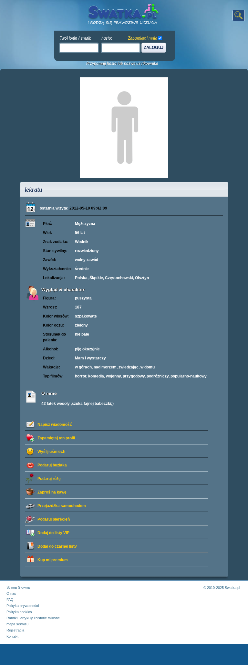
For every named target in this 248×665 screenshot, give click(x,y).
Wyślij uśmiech (51, 451)
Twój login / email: (75, 38)
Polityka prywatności (22, 606)
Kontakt (12, 636)
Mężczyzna (85, 223)
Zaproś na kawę (52, 492)
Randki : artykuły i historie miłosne (33, 618)
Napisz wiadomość (54, 424)
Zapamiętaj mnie (142, 38)
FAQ (10, 599)
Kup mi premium (52, 560)
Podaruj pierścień (53, 519)
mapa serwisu (17, 624)
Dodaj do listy (53, 533)
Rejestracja (15, 630)
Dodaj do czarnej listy (57, 546)
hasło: (106, 38)
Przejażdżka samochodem (61, 506)
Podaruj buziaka (52, 465)
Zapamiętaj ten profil (56, 438)
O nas (11, 593)
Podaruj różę (49, 478)
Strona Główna (18, 587)
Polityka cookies (19, 612)
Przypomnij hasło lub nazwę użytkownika (122, 63)
